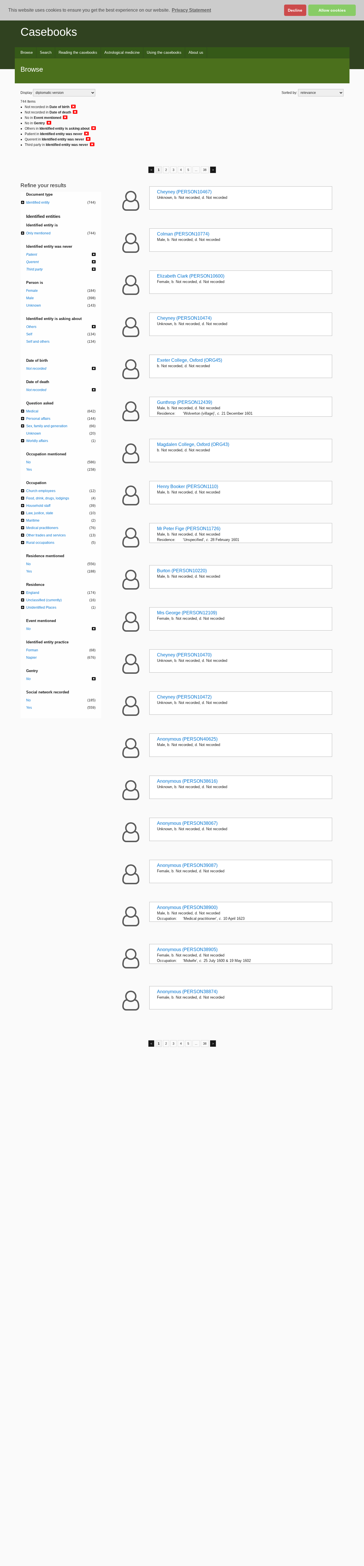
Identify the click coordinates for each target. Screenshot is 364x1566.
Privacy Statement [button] (191, 10)
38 (204, 170)
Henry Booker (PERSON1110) (187, 486)
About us (196, 52)
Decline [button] (295, 10)
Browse (26, 52)
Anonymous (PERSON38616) (187, 781)
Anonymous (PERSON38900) (187, 907)
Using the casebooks (164, 52)
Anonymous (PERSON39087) (187, 865)
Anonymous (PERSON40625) (187, 739)
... (196, 170)
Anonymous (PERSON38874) (187, 991)
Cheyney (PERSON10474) (184, 318)
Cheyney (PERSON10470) (184, 654)
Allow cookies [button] (332, 10)
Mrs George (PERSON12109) (187, 612)
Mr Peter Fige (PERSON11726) (188, 528)
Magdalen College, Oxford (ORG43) (193, 444)
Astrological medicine (122, 52)
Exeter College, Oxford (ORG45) (189, 360)
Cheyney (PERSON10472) (184, 697)
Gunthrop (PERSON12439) (184, 402)
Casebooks (48, 32)
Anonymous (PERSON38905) (187, 949)
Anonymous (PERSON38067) (187, 823)
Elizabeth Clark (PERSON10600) (190, 276)
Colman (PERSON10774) (183, 234)
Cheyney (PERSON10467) (184, 191)
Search (45, 52)
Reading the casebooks (78, 52)
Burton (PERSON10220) (182, 570)
